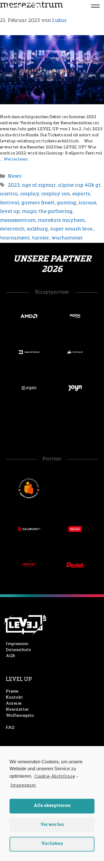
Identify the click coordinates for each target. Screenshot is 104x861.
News (14, 176)
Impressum (17, 644)
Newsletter (17, 709)
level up (10, 211)
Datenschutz (18, 650)
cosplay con (55, 194)
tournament (14, 238)
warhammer (67, 238)
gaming (66, 202)
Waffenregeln (20, 716)
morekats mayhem (61, 220)
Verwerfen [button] (52, 825)
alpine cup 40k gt (79, 185)
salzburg (37, 229)
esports (81, 194)
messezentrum (18, 220)
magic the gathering (47, 211)
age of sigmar (39, 185)
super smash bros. (72, 229)
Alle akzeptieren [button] (52, 806)
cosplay (29, 194)
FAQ (10, 728)
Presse (12, 691)
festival (9, 202)
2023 (14, 185)
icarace (87, 202)
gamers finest (38, 202)
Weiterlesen (15, 159)
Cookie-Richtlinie (54, 776)
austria (9, 194)
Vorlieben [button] (52, 844)
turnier (40, 238)
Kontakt (14, 697)
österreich (12, 229)
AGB (10, 656)
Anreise (13, 703)
